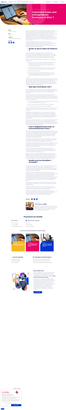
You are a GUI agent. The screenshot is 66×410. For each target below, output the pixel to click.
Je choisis (6, 405)
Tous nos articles (14, 222)
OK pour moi (16, 405)
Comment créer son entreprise (14, 38)
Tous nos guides (14, 224)
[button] (2, 409)
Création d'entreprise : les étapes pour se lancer (42, 262)
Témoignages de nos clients (17, 226)
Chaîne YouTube (29, 224)
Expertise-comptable (15, 259)
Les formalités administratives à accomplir (34, 165)
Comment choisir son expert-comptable (41, 259)
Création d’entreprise (15, 260)
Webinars (28, 222)
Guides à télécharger (30, 226)
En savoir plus (38, 292)
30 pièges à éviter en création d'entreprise (41, 260)
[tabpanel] (18, 242)
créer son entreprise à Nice (39, 89)
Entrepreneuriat (14, 262)
